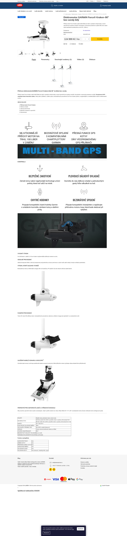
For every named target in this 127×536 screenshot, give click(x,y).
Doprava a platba (21, 1)
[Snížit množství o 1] (82, 39)
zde (73, 529)
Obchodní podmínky (32, 1)
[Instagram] (53, 469)
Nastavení (46, 532)
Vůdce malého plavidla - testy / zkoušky (27, 466)
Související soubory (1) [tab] (63, 59)
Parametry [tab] (45, 59)
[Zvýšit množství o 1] (89, 39)
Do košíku (99, 39)
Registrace (106, 1)
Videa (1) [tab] (80, 59)
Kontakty (83, 468)
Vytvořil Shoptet (105, 485)
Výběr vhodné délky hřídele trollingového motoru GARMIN (31, 462)
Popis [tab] (34, 59)
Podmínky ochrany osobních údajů (46, 1)
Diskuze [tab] (92, 59)
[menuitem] (24, 11)
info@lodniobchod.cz (57, 462)
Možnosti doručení (68, 32)
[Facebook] (50, 469)
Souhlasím (80, 528)
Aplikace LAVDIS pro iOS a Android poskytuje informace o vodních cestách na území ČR (31, 464)
